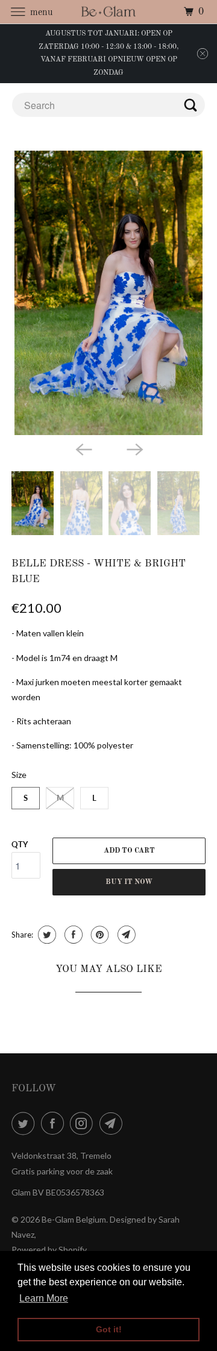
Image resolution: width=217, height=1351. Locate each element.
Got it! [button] (109, 1329)
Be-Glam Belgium (74, 1219)
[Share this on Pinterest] (98, 935)
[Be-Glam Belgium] (108, 12)
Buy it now (129, 882)
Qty (19, 844)
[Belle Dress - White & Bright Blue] (108, 292)
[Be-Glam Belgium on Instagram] (84, 1123)
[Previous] (83, 448)
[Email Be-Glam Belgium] (113, 1123)
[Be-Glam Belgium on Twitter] (25, 1123)
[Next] (134, 448)
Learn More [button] (43, 1298)
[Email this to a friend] (125, 935)
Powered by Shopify (49, 1249)
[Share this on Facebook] (72, 935)
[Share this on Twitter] (45, 935)
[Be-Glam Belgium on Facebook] (55, 1123)
